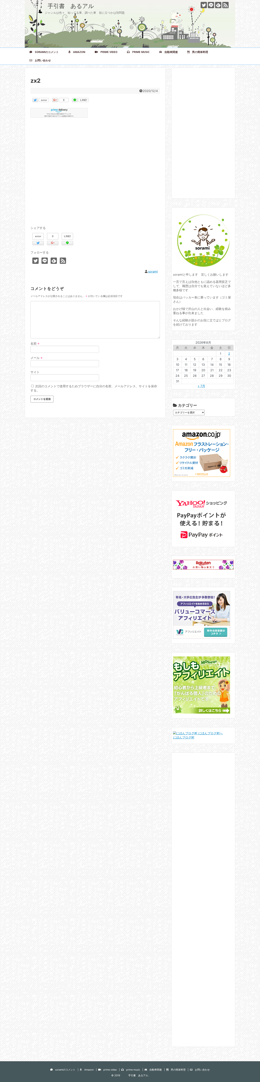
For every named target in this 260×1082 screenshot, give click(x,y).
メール (36, 358)
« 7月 (201, 386)
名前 (34, 343)
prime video (107, 52)
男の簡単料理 (198, 52)
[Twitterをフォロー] (204, 5)
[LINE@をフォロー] (211, 5)
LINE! (83, 100)
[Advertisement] (95, 176)
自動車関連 (170, 52)
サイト (35, 372)
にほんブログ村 (183, 737)
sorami (153, 271)
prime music (140, 52)
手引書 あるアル (62, 5)
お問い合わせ (41, 60)
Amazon (77, 52)
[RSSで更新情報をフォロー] (225, 5)
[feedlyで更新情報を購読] (218, 5)
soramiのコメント (45, 52)
